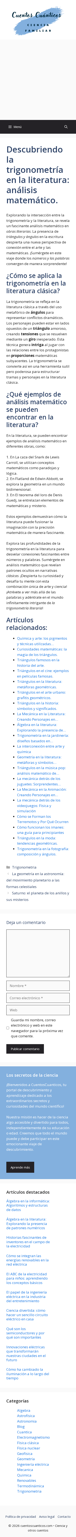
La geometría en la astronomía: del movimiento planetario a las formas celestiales (35, 880)
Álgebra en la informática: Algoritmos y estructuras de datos (28, 1205)
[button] (66, 127)
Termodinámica (30, 1485)
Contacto (64, 1516)
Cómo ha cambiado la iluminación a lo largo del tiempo (27, 1373)
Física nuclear (28, 1448)
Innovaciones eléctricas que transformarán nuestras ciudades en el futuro (26, 1353)
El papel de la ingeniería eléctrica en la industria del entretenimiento (26, 1296)
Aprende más (20, 1167)
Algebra (23, 1410)
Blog (21, 1426)
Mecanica (25, 1469)
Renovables (26, 1480)
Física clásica (28, 1442)
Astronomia (27, 1421)
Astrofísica (26, 1415)
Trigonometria (24, 867)
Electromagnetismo (33, 1437)
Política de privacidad (20, 1516)
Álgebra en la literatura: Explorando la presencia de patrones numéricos (26, 1223)
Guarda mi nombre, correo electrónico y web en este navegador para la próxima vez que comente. (37, 1028)
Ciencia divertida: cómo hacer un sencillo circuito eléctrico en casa (27, 1314)
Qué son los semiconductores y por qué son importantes (25, 1333)
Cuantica (24, 1432)
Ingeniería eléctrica (33, 1464)
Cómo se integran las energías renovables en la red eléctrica (27, 1260)
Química (24, 1475)
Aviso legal (46, 1516)
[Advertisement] (38, 80)
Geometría (26, 1458)
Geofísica (25, 1453)
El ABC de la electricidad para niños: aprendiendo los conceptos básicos (27, 1278)
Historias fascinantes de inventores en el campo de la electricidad (28, 1241)
